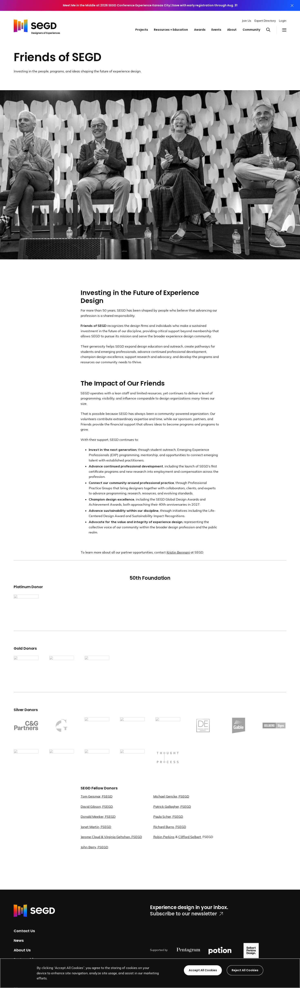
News (19, 940)
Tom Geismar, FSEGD (96, 796)
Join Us (246, 21)
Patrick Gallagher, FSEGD (172, 807)
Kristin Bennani (178, 552)
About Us (22, 949)
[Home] (37, 26)
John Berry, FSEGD (94, 847)
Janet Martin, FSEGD (96, 827)
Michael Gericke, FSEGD (171, 796)
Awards (200, 30)
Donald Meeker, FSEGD (98, 817)
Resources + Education (171, 30)
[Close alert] (292, 5)
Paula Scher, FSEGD (168, 817)
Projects (141, 30)
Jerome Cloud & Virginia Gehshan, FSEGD (111, 837)
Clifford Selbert (189, 837)
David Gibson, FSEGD (97, 807)
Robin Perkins (163, 837)
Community (251, 30)
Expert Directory (265, 21)
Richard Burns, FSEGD (169, 827)
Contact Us (24, 930)
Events (216, 30)
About (232, 30)
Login (282, 21)
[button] (271, 30)
